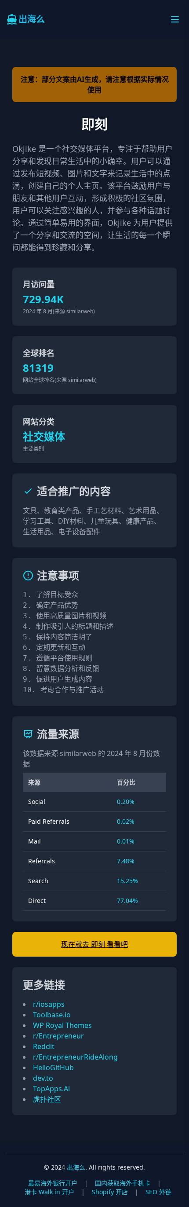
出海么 (76, 1167)
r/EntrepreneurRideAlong (75, 1057)
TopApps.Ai (51, 1088)
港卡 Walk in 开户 (49, 1192)
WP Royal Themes (62, 1025)
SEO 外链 (158, 1192)
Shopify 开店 (110, 1192)
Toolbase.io (52, 1015)
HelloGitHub (53, 1067)
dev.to (43, 1078)
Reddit (44, 1046)
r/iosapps (49, 1004)
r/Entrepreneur (58, 1036)
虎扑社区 (47, 1099)
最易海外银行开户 (52, 1183)
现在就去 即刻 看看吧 (94, 944)
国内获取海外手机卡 (122, 1183)
